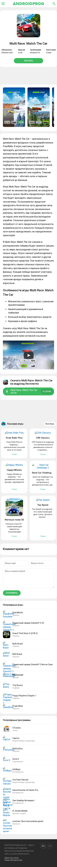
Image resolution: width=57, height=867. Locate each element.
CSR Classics (43, 437)
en (50, 846)
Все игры (49, 424)
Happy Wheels (14, 470)
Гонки (48, 52)
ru (43, 846)
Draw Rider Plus (14, 437)
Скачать (28, 61)
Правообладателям (13, 860)
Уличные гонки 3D (14, 519)
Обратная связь (11, 858)
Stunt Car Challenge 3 (43, 472)
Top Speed (42, 505)
